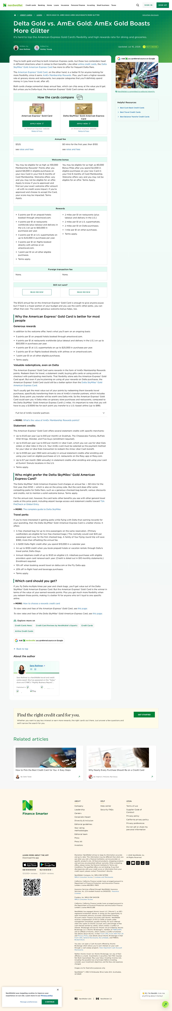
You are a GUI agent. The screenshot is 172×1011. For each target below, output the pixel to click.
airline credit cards (87, 64)
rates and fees (26, 149)
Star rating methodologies (81, 829)
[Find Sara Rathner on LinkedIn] (35, 669)
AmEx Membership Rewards (57, 75)
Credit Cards (26, 15)
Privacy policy (132, 816)
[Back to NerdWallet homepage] (14, 15)
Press (77, 838)
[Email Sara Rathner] (31, 669)
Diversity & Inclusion (84, 821)
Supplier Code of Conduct (134, 811)
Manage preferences (28, 1002)
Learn (39, 15)
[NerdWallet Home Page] (12, 5)
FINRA (115, 930)
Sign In (148, 5)
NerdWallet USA (85, 999)
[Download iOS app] (30, 864)
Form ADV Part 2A (116, 934)
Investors (79, 845)
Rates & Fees (37, 131)
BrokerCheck (79, 940)
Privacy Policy (83, 936)
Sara (36, 665)
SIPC (120, 930)
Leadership (80, 810)
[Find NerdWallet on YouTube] (133, 863)
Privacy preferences (135, 823)
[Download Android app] (48, 864)
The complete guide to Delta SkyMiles (42, 509)
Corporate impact (83, 817)
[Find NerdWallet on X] (128, 863)
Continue (49, 1002)
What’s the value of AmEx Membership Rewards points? (51, 420)
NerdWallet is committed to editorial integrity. (136, 91)
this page (82, 608)
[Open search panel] (138, 5)
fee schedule (103, 938)
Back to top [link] (22, 649)
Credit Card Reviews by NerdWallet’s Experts (56, 625)
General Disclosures (90, 938)
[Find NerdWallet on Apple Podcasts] (143, 863)
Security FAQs (106, 810)
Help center (105, 806)
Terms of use (132, 806)
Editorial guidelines (83, 824)
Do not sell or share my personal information (137, 828)
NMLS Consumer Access (84, 877)
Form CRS (104, 934)
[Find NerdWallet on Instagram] (138, 863)
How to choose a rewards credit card (41, 603)
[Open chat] (165, 1004)
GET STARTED (144, 715)
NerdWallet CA (106, 999)
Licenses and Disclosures (103, 877)
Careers (78, 813)
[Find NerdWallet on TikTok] (147, 863)
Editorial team (81, 834)
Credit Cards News (23, 625)
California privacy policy (137, 820)
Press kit (78, 842)
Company (79, 806)
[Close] (168, 990)
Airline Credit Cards (24, 631)
